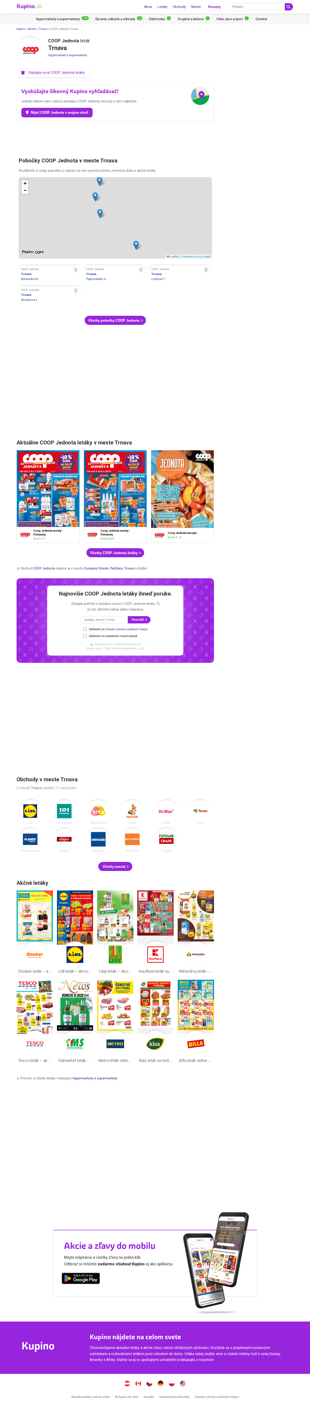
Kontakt (149, 1397)
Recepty (214, 7)
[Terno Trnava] (200, 812)
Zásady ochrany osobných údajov (126, 629)
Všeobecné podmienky (174, 1397)
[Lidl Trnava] (30, 812)
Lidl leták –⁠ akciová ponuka (75, 933)
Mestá (196, 7)
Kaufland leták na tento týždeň (155, 933)
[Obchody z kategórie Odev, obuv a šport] (233, 19)
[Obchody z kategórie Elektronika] (160, 19)
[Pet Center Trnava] (132, 840)
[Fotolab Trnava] (166, 840)
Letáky (162, 7)
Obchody (179, 7)
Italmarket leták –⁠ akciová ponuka (75, 1022)
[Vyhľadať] (289, 6)
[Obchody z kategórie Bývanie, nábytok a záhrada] (119, 19)
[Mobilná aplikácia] (81, 1279)
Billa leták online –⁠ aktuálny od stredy (196, 1022)
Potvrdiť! (138, 620)
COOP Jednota (44, 569)
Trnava (43, 29)
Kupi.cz (149, 1384)
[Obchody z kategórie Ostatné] (261, 19)
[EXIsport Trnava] (64, 840)
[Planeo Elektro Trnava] (30, 840)
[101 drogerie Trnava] (64, 812)
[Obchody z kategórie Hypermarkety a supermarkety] (62, 19)
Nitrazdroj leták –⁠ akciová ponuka (196, 933)
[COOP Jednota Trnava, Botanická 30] (49, 275)
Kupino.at (127, 1384)
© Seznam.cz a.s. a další (195, 256)
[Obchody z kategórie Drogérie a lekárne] (194, 19)
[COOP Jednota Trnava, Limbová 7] (179, 275)
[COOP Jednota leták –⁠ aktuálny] (26, 534)
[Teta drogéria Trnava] (98, 812)
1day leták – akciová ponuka (115, 933)
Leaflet (173, 256)
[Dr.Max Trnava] (166, 812)
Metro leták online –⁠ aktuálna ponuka (115, 1022)
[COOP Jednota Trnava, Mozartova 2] (49, 296)
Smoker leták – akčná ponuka (35, 933)
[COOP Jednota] (30, 50)
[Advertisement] (115, 138)
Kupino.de (160, 1384)
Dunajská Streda (96, 569)
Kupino (21, 29)
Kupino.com (183, 1384)
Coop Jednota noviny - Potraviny (48, 496)
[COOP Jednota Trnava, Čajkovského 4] (114, 275)
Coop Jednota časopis (182, 496)
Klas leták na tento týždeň (155, 1022)
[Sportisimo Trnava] (98, 840)
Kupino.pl (171, 1384)
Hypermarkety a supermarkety (67, 55)
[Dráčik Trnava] (132, 812)
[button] (53, 73)
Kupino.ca (138, 1384)
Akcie (148, 7)
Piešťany (116, 569)
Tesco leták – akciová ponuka (35, 1022)
